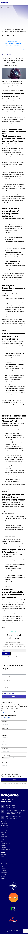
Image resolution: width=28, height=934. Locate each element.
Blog (13, 7)
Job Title (4, 742)
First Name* (5, 722)
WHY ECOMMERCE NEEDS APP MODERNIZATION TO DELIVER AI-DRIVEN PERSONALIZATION (13, 43)
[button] (16, 812)
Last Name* (5, 728)
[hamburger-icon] (25, 3)
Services (8, 7)
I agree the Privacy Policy (8, 693)
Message (4, 762)
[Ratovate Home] (4, 3)
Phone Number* (6, 755)
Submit (14, 779)
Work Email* (5, 748)
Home (2, 7)
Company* (5, 735)
